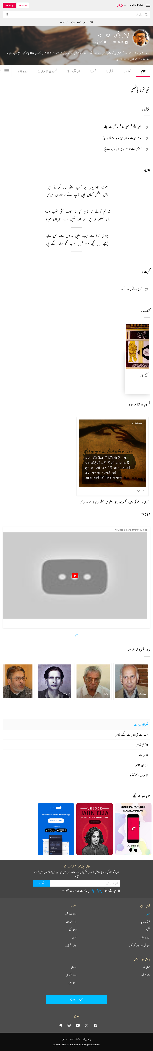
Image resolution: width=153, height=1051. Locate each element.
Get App (9, 5)
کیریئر (74, 937)
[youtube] (78, 1025)
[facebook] (95, 1025)
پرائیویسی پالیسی (96, 890)
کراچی (100, 42)
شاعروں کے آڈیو (139, 775)
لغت (79, 22)
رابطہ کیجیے (72, 929)
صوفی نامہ (146, 967)
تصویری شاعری (47, 71)
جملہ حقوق (64, 1039)
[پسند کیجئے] (107, 35)
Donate (22, 5)
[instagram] (69, 1025)
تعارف (127, 71)
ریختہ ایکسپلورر (70, 945)
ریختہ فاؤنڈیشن (70, 913)
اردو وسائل (145, 937)
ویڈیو (22, 71)
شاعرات (143, 754)
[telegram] (60, 1025)
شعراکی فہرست (141, 724)
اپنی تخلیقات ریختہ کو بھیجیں (139, 945)
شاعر (91, 22)
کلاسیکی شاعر (142, 744)
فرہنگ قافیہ (145, 921)
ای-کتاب (73, 71)
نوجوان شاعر (141, 765)
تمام (143, 71)
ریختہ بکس (72, 982)
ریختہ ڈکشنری (71, 974)
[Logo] (136, 5)
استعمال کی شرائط (75, 1039)
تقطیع (148, 929)
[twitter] (87, 1025)
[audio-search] (7, 14)
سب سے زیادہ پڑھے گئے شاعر (131, 734)
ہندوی (73, 967)
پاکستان (95, 42)
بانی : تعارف (71, 921)
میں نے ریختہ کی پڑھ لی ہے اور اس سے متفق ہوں (88, 890)
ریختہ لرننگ (145, 974)
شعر (93, 71)
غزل (109, 71)
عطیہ (148, 913)
